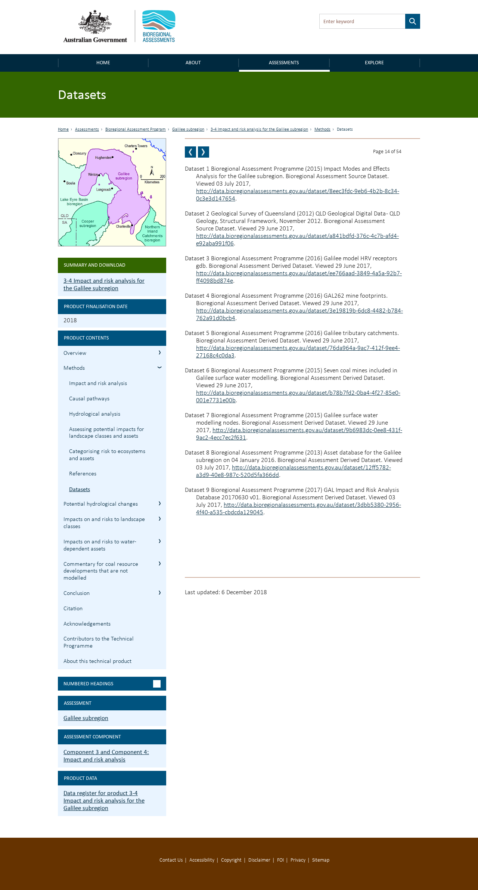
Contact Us (171, 860)
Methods (322, 129)
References (82, 474)
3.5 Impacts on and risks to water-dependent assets (159, 541)
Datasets (79, 489)
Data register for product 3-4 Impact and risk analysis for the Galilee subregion (104, 800)
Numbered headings (88, 683)
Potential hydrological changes (100, 504)
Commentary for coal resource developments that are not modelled (100, 571)
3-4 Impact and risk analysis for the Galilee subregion (259, 129)
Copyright (231, 860)
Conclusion (76, 593)
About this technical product (97, 661)
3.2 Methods (159, 367)
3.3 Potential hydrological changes (159, 503)
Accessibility (201, 860)
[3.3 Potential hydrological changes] (203, 152)
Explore (374, 62)
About (193, 62)
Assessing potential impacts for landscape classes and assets (106, 433)
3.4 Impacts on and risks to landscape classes (159, 518)
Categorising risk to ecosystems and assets (107, 455)
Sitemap (320, 860)
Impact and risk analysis (98, 384)
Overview (74, 353)
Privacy (298, 860)
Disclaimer (259, 860)
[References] (190, 152)
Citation (73, 609)
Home (103, 62)
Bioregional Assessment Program (135, 129)
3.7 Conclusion (159, 592)
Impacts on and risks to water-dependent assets (99, 545)
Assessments (284, 62)
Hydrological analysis (94, 414)
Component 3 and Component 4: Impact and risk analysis (106, 755)
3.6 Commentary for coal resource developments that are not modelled (159, 563)
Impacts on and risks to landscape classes (104, 523)
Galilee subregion (188, 129)
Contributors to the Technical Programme (98, 642)
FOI (280, 860)
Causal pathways (89, 399)
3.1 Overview (159, 352)
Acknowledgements (87, 624)
